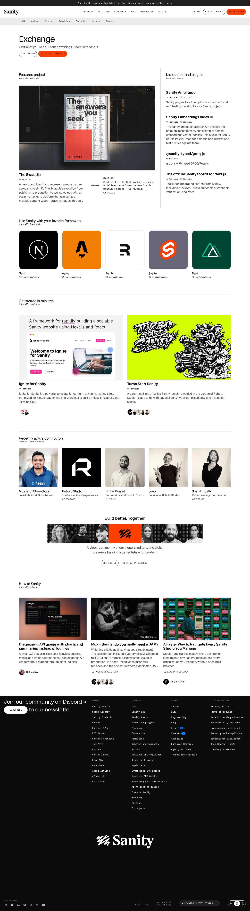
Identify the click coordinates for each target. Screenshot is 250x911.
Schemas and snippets (145, 744)
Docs (133, 11)
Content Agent (101, 728)
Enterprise (147, 11)
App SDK (97, 749)
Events (175, 728)
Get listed (28, 53)
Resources (120, 11)
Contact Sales (214, 11)
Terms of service (221, 711)
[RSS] (37, 905)
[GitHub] (6, 905)
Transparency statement (225, 728)
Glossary (137, 797)
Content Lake (100, 754)
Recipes (95, 21)
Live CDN (97, 760)
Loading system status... (200, 903)
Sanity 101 (138, 711)
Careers (176, 733)
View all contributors (31, 441)
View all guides (28, 587)
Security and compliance (226, 733)
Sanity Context (101, 717)
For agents (138, 808)
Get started (236, 11)
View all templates (29, 304)
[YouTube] (12, 905)
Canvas (96, 722)
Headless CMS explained (147, 754)
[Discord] (43, 905)
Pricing (162, 11)
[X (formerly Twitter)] (31, 905)
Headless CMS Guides (144, 776)
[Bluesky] (25, 905)
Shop (174, 722)
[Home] (11, 12)
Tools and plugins (143, 722)
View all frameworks (30, 224)
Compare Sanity (141, 792)
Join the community (52, 53)
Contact (176, 706)
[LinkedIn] (18, 905)
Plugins (49, 21)
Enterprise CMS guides (146, 770)
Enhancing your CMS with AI (149, 781)
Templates (64, 21)
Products (88, 11)
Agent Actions (101, 770)
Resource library (142, 760)
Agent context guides (145, 786)
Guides (34, 21)
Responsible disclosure (225, 738)
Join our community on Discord (43, 702)
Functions (98, 765)
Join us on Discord (135, 562)
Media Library (101, 711)
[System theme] (237, 903)
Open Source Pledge (223, 744)
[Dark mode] (243, 903)
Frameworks (138, 733)
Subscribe (16, 709)
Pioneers (137, 728)
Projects (80, 21)
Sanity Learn (140, 717)
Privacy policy (220, 706)
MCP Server (99, 733)
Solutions (104, 11)
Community (111, 21)
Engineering (178, 717)
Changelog (177, 738)
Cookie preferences (223, 749)
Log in (195, 11)
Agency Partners (181, 749)
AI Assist (98, 776)
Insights (97, 744)
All (23, 21)
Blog (174, 711)
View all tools (174, 78)
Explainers (138, 765)
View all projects (29, 78)
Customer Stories (182, 744)
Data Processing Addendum (227, 717)
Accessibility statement (226, 722)
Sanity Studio (101, 706)
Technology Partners (184, 754)
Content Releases (103, 738)
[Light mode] (231, 903)
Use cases (98, 781)
